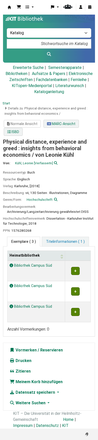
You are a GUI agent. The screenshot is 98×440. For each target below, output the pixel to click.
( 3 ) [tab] (23, 241)
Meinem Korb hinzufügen (39, 381)
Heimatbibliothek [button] (25, 255)
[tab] (65, 242)
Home (68, 419)
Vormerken (26, 350)
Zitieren (23, 371)
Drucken (23, 360)
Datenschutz (47, 425)
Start (6, 103)
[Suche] (49, 54)
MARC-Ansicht (63, 124)
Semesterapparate (65, 67)
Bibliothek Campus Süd (32, 265)
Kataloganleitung (49, 91)
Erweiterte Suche (28, 67)
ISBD (15, 132)
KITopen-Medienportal (32, 85)
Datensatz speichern (35, 392)
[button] (19, 7)
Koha (9, 7)
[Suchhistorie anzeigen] (89, 7)
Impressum (23, 425)
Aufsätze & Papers (48, 73)
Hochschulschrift (40, 199)
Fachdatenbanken (51, 79)
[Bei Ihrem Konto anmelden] (80, 7)
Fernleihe (79, 79)
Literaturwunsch (69, 85)
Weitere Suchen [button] (30, 403)
